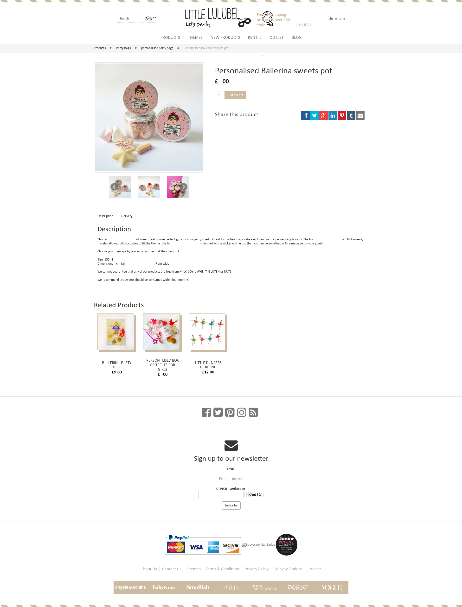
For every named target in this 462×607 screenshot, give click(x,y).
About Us (149, 568)
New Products (225, 37)
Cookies (314, 568)
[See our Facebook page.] (206, 412)
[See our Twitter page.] (218, 412)
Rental (255, 37)
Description (105, 216)
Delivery (126, 216)
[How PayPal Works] (203, 545)
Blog (297, 37)
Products (170, 37)
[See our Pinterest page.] (230, 412)
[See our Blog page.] (253, 412)
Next (183, 187)
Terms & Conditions (223, 568)
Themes (195, 37)
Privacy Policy (257, 568)
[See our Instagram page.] (241, 412)
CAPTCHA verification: (231, 489)
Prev (114, 187)
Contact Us (171, 568)
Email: (231, 469)
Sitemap (193, 568)
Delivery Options (288, 568)
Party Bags (123, 48)
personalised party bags (157, 48)
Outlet (277, 37)
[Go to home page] (220, 17)
